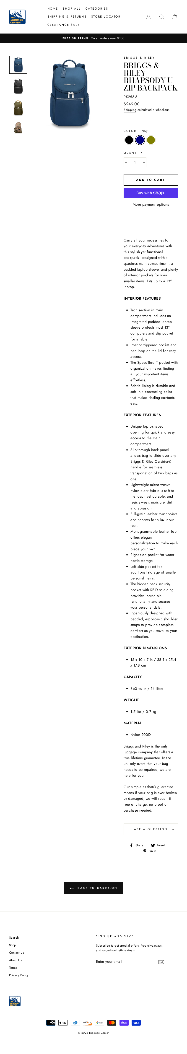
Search (14, 937)
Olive (151, 140)
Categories (97, 8)
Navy (140, 140)
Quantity (133, 153)
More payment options (151, 204)
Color (135, 131)
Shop (12, 945)
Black (129, 140)
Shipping (130, 109)
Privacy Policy (19, 975)
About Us (15, 960)
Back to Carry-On (96, 888)
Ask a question (150, 829)
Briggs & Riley (139, 58)
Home (52, 8)
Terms (13, 967)
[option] (93, 38)
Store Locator (106, 16)
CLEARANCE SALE (63, 25)
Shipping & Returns (67, 16)
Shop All (72, 8)
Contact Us (16, 952)
